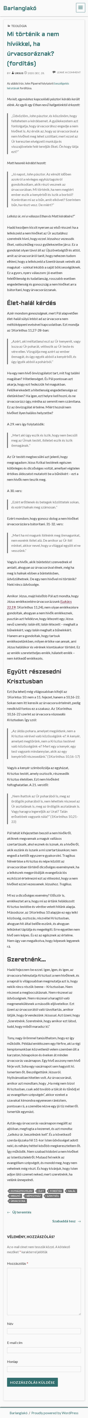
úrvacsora (18, 1201)
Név (10, 1324)
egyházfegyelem (21, 1191)
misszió (16, 1195)
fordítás (56, 1191)
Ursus (19, 73)
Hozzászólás (17, 1263)
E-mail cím (14, 1342)
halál (72, 1191)
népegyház (33, 1195)
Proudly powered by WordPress (54, 1413)
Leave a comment (69, 72)
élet (41, 1191)
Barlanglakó (19, 1413)
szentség (53, 1195)
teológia (19, 26)
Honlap (12, 1361)
